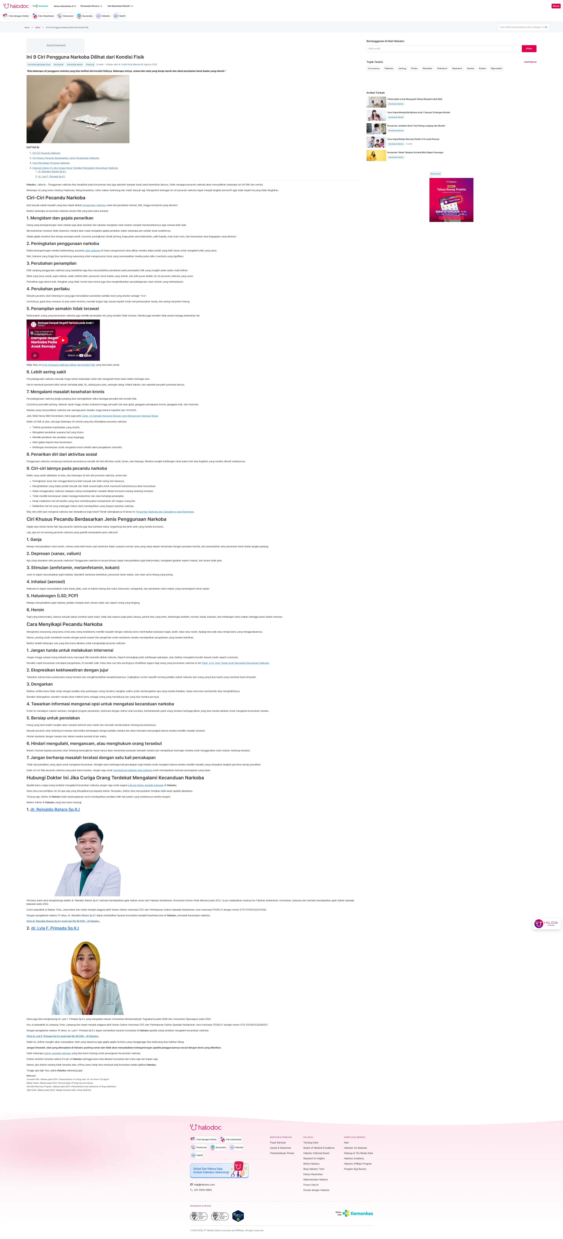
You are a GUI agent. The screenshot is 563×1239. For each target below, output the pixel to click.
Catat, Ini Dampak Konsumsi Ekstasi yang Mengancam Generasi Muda (120, 415)
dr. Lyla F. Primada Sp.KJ (51, 176)
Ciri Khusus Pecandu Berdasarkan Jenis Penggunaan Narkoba (65, 158)
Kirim (529, 48)
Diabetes (389, 68)
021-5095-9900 (201, 1189)
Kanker (482, 68)
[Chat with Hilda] (547, 923)
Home (26, 27)
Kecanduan (58, 65)
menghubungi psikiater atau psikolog (132, 770)
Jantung (402, 68)
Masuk (556, 6)
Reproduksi (496, 68)
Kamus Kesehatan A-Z (65, 6)
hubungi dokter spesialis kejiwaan (146, 785)
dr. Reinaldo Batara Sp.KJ (52, 171)
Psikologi (90, 65)
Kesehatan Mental (75, 65)
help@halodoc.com (202, 1184)
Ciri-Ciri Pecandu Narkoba (46, 153)
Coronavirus (374, 68)
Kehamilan (427, 68)
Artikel (37, 27)
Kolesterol (442, 68)
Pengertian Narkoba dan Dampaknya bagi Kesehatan (165, 511)
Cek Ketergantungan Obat (39, 65)
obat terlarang (92, 250)
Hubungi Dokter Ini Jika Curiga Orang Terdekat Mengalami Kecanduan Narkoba (75, 168)
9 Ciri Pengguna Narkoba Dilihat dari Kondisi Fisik (68, 364)
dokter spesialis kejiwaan (57, 1053)
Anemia (470, 68)
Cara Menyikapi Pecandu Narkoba (50, 163)
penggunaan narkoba (94, 205)
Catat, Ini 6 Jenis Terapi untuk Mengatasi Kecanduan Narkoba (235, 662)
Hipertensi (457, 68)
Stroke (414, 68)
